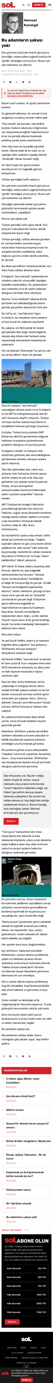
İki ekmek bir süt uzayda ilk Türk (20, 888)
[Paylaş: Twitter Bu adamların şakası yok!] (16, 82)
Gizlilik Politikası (11, 1358)
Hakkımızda (11, 1348)
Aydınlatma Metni (34, 1353)
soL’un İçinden (17, 1353)
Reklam (34, 1348)
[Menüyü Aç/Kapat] (49, 5)
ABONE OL (38, 5)
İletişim (23, 1348)
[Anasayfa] (26, 1339)
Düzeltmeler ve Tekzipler (26, 1363)
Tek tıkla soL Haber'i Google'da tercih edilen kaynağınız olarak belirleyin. (26, 93)
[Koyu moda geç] (24, 4)
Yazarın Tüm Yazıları (12, 1230)
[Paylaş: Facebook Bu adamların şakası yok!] (10, 82)
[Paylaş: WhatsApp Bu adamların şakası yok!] (23, 82)
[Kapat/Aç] (26, 1366)
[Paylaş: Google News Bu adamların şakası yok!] (29, 82)
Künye (43, 1348)
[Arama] (29, 4)
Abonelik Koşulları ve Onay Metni (35, 1358)
